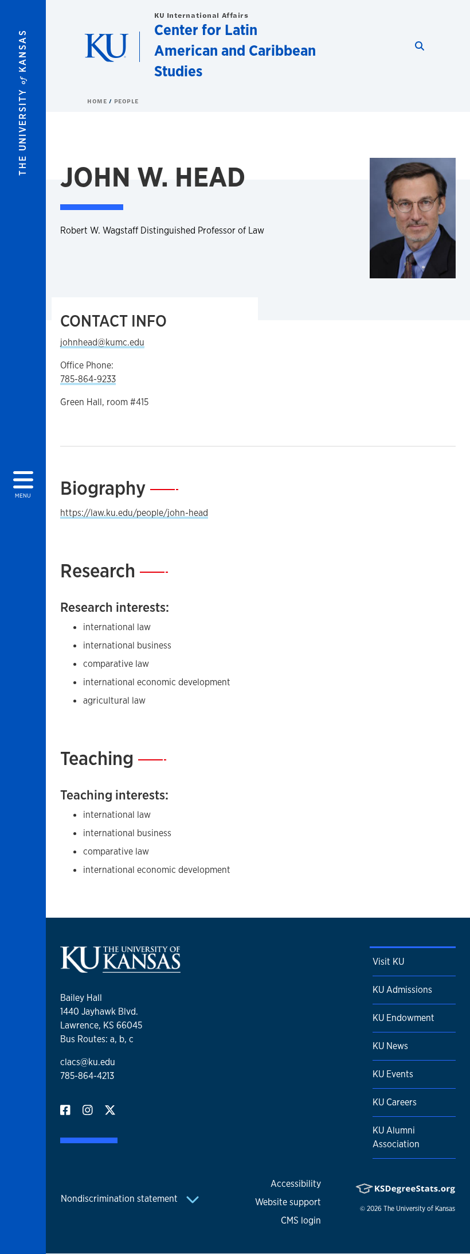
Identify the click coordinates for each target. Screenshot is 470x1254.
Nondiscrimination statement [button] (120, 1199)
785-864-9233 (88, 379)
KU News (390, 1046)
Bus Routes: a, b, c (97, 1039)
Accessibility (296, 1184)
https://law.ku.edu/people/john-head (134, 513)
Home (98, 101)
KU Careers (395, 1102)
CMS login (301, 1220)
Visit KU (388, 962)
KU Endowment (403, 1018)
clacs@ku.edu (87, 1062)
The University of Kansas (419, 1208)
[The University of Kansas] (120, 968)
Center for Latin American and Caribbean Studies (235, 50)
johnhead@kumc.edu (102, 342)
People (126, 101)
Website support (288, 1202)
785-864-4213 (87, 1076)
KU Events (393, 1074)
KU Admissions (402, 990)
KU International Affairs (201, 15)
